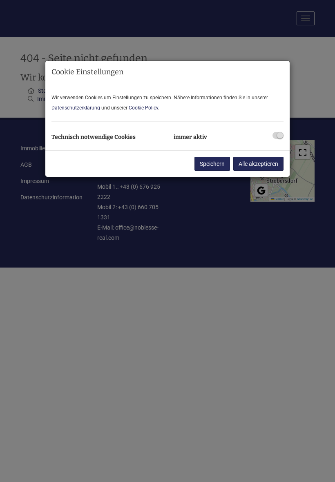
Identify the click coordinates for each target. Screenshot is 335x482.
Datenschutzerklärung (75, 108)
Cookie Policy (143, 108)
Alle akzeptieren (258, 164)
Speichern (212, 164)
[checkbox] (278, 135)
